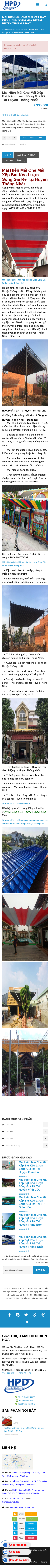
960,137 (31, 1538)
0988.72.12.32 (25, 1373)
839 (31, 1514)
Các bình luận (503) (15, 160)
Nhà (4, 29)
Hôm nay (21, 1519)
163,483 (31, 1524)
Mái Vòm (9, 1138)
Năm (21, 1533)
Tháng (21, 1528)
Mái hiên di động (13, 1145)
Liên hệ (44, 1562)
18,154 (31, 1519)
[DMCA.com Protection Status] (10, 1557)
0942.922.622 (8, 1373)
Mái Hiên (9, 1131)
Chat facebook (18, 1545)
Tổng (21, 1538)
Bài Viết (34, 1562)
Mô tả (8, 155)
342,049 (31, 1528)
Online (21, 1514)
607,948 (31, 1533)
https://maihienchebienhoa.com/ (16, 804)
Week (21, 1524)
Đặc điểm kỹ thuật (27, 155)
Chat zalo (14, 1552)
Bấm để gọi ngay (19, 1560)
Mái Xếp (9, 1125)
